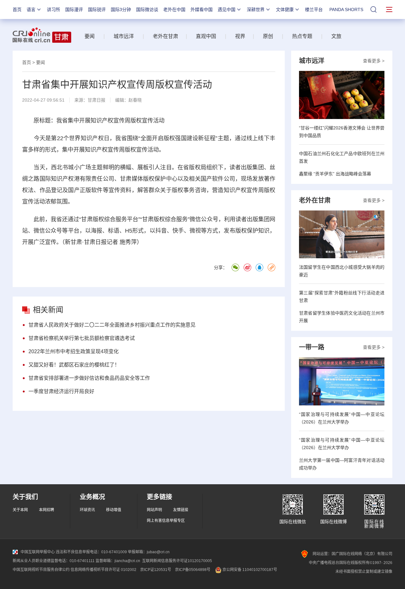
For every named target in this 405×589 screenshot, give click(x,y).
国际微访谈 (147, 9)
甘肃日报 (96, 100)
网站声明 (154, 510)
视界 (240, 36)
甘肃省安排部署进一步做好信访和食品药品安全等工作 (89, 378)
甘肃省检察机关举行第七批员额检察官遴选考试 (81, 338)
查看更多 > (373, 60)
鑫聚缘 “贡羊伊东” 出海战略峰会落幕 (335, 173)
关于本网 (20, 510)
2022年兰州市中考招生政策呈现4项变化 (73, 351)
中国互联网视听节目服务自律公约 (41, 569)
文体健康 (285, 9)
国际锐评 (97, 9)
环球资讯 (87, 510)
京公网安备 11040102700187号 (249, 569)
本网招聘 (46, 510)
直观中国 (206, 36)
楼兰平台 (314, 9)
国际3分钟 (121, 9)
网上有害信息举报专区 (166, 520)
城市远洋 (124, 36)
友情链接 (180, 510)
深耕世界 (256, 9)
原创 (268, 36)
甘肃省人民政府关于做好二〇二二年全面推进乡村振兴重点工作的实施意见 (112, 325)
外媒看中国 (201, 9)
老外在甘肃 (167, 36)
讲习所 (53, 9)
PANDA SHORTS (346, 9)
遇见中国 (226, 9)
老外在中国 (174, 9)
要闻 (89, 36)
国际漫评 (74, 9)
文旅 (336, 36)
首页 (17, 9)
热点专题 (302, 36)
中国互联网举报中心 (38, 552)
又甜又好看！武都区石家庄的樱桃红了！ (74, 364)
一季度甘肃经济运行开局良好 (61, 391)
